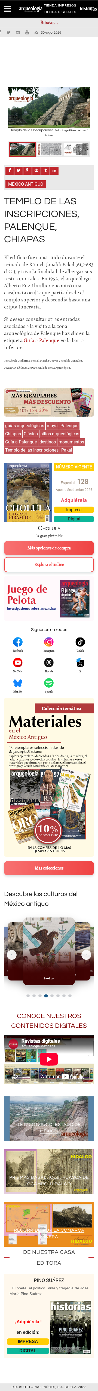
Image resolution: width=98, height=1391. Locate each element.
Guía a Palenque (21, 442)
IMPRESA (28, 1341)
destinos (47, 442)
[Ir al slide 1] (28, 995)
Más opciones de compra (49, 548)
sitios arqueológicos (60, 433)
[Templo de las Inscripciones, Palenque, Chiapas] (22, 149)
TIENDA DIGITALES (60, 13)
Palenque (69, 425)
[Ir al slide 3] (40, 995)
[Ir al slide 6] (58, 995)
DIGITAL (27, 1350)
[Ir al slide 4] (46, 995)
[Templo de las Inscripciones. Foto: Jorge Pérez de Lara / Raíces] (49, 107)
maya (52, 425)
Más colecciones (49, 868)
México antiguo (25, 184)
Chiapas (13, 433)
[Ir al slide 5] (52, 995)
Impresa (74, 509)
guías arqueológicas (24, 425)
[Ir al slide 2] (34, 995)
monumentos (71, 442)
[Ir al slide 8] (70, 995)
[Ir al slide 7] (64, 995)
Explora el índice (49, 565)
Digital (74, 518)
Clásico (31, 433)
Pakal (66, 450)
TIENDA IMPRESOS (60, 6)
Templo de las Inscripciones (32, 450)
